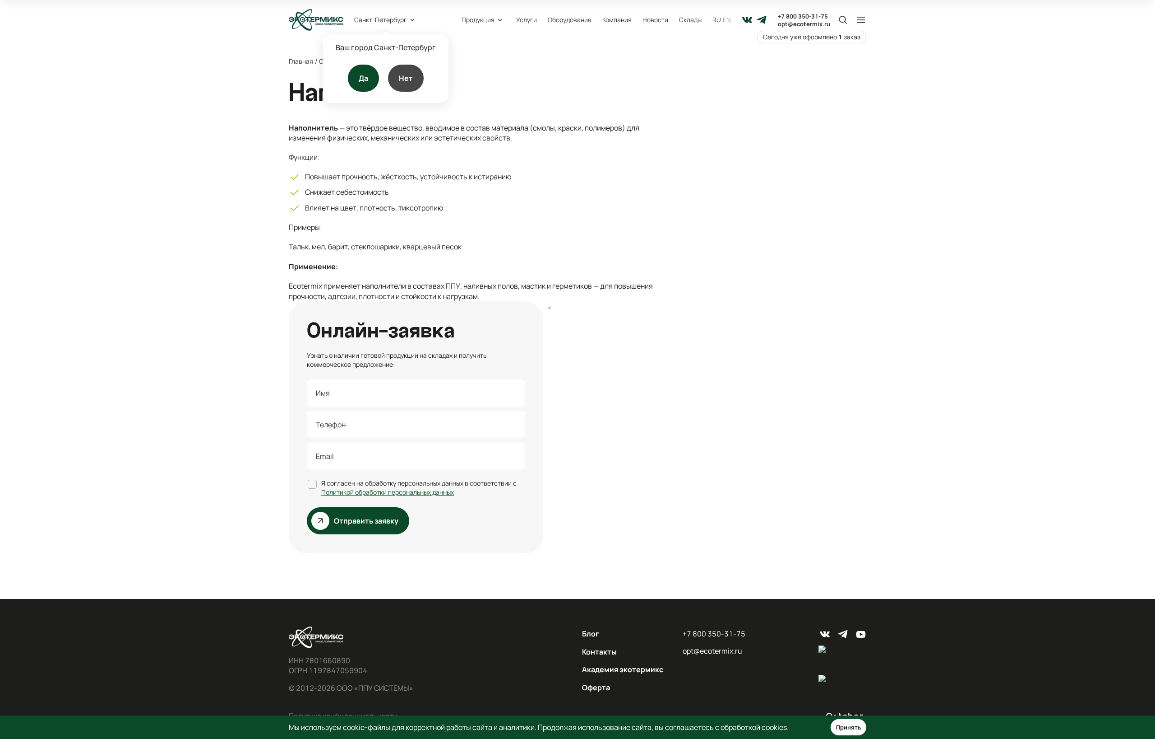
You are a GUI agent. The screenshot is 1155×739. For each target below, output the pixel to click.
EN (727, 19)
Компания (617, 19)
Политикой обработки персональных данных (387, 492)
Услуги (526, 19)
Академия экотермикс (622, 669)
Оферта (596, 687)
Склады (690, 19)
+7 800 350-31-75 (803, 16)
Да (363, 78)
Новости (655, 19)
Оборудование (569, 19)
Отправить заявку (366, 521)
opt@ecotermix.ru (804, 24)
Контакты (599, 652)
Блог (590, 634)
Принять (848, 727)
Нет (406, 78)
